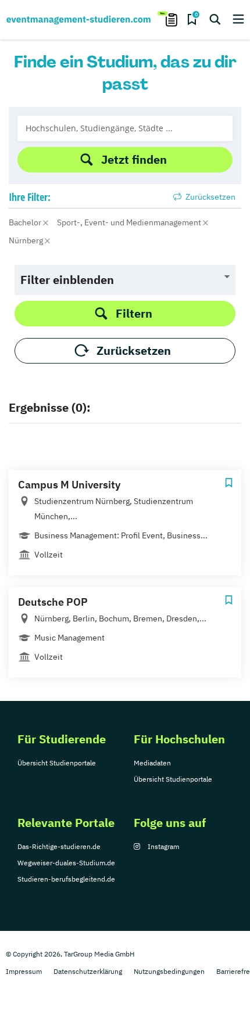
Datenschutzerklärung (87, 971)
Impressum (24, 971)
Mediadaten (152, 762)
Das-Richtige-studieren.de (59, 846)
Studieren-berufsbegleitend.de (66, 879)
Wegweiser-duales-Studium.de (66, 862)
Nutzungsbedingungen (169, 971)
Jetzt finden (134, 159)
